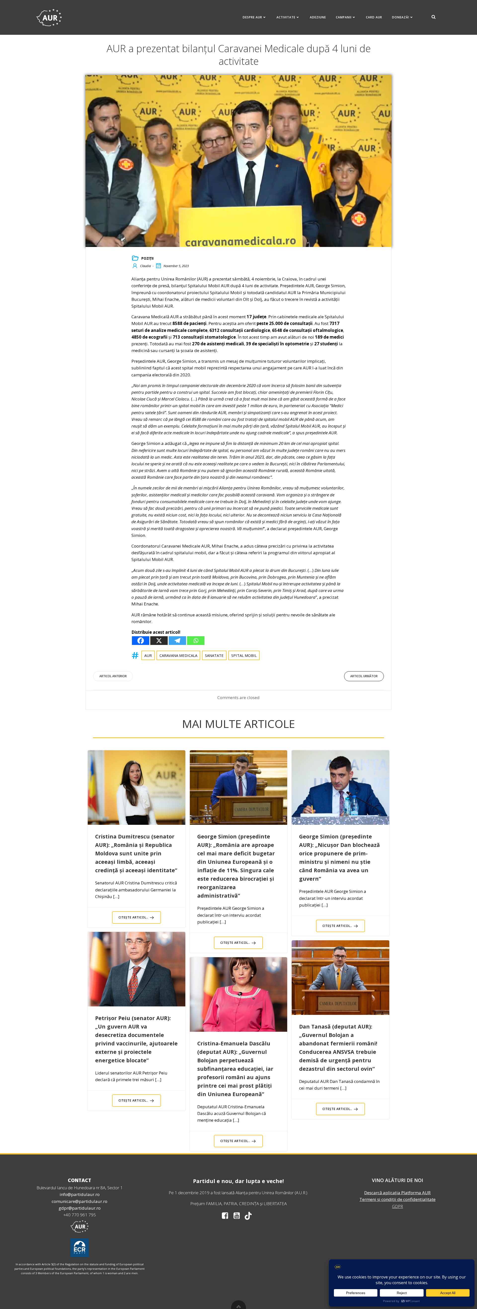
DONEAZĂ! (400, 17)
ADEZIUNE (318, 17)
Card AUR (374, 17)
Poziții (147, 258)
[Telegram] (177, 640)
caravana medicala (178, 655)
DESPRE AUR (252, 17)
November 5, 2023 (176, 266)
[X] (159, 640)
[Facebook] (140, 640)
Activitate (286, 17)
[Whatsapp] (195, 640)
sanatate (214, 655)
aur (148, 655)
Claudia (145, 266)
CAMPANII (344, 17)
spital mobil (244, 655)
